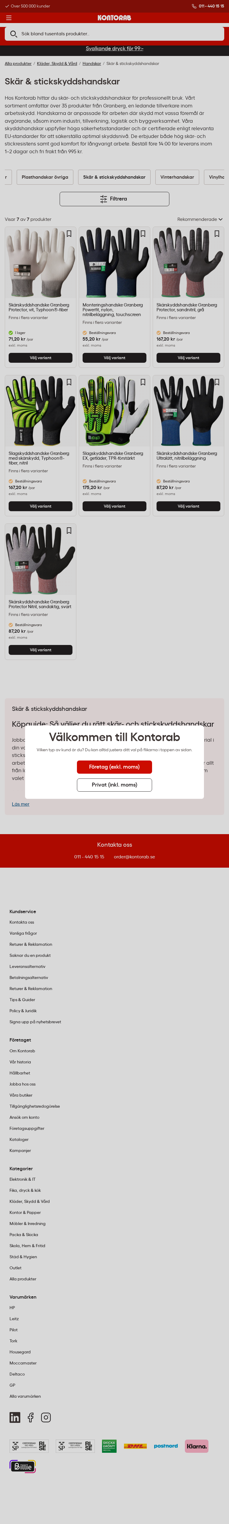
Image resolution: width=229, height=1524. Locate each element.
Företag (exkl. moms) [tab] (114, 767)
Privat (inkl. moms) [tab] (114, 785)
